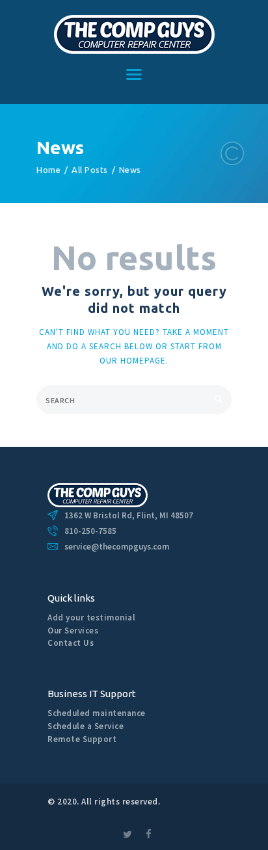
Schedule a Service (85, 726)
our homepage (133, 360)
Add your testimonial (91, 617)
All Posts (90, 169)
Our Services (72, 630)
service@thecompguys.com (116, 546)
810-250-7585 (90, 531)
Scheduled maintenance (96, 713)
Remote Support (81, 739)
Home (48, 169)
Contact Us (70, 642)
